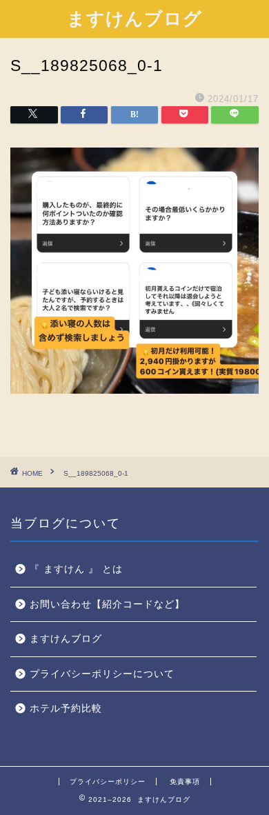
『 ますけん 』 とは (76, 569)
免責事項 (185, 781)
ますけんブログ (134, 18)
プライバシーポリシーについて (102, 674)
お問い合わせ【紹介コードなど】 (107, 604)
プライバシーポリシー (108, 781)
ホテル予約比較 (66, 708)
